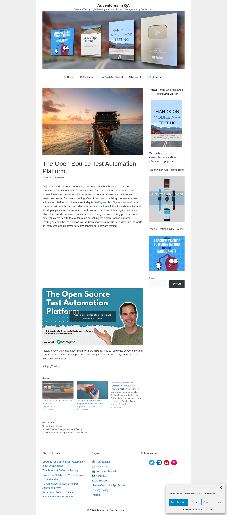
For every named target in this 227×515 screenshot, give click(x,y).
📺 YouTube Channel (112, 77)
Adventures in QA (113, 5)
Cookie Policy (185, 509)
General (50, 422)
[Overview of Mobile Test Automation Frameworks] (128, 395)
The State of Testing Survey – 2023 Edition (67, 432)
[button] (220, 487)
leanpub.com (158, 157)
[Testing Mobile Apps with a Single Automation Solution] (92, 390)
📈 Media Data (155, 77)
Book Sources (100, 480)
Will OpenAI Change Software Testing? (65, 429)
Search (153, 277)
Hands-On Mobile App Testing (109, 485)
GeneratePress (132, 510)
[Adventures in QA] (113, 40)
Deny (194, 502)
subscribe (108, 354)
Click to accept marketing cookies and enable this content (92, 317)
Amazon (155, 161)
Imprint (209, 509)
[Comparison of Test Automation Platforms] (58, 390)
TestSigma (100, 202)
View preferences (212, 502)
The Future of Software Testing (60, 470)
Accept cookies (178, 502)
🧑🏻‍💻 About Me (135, 77)
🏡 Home (68, 77)
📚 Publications (87, 77)
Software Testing (54, 426)
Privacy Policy (198, 509)
